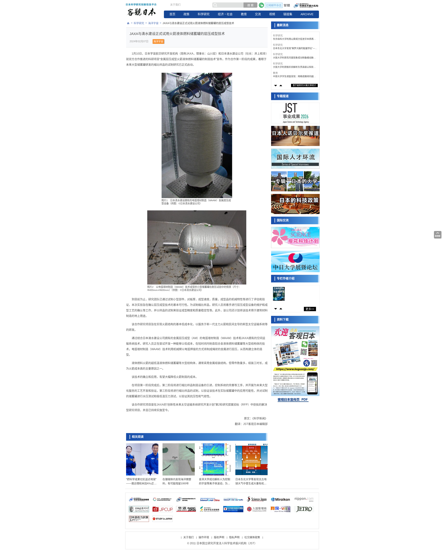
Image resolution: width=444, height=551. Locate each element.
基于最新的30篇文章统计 (304, 85)
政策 (186, 14)
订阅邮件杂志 (273, 5)
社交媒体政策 (252, 537)
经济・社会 (225, 14)
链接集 (287, 14)
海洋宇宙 (153, 23)
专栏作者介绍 (285, 278)
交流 (258, 14)
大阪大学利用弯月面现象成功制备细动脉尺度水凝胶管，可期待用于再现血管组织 (294, 48)
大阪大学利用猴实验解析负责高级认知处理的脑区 (294, 57)
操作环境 (204, 537)
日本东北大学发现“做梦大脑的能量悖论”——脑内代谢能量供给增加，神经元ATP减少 (295, 39)
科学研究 (204, 14)
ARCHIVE (307, 14)
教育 (244, 14)
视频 (272, 14)
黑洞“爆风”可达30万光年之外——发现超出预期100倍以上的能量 (295, 76)
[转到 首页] (128, 23)
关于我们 (175, 4)
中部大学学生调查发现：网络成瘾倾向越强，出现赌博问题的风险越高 (293, 67)
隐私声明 (234, 537)
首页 (172, 14)
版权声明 (219, 537)
